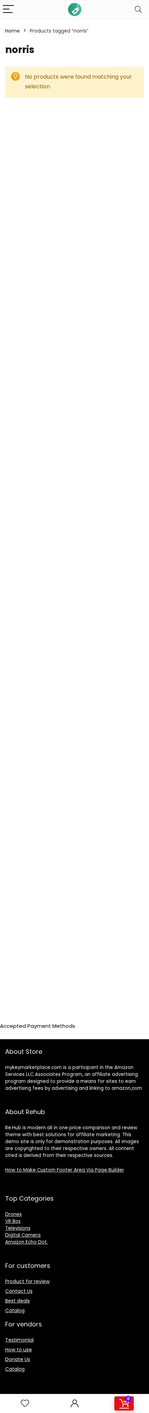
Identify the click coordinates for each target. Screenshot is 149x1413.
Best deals (17, 1300)
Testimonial (19, 1339)
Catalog (15, 1310)
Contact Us (19, 1291)
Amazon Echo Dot (26, 1242)
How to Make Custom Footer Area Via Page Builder (64, 1170)
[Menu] (8, 9)
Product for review (27, 1281)
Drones (13, 1214)
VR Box (12, 1221)
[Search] (138, 9)
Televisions (17, 1228)
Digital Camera (23, 1235)
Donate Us (17, 1359)
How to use (18, 1349)
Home (12, 30)
